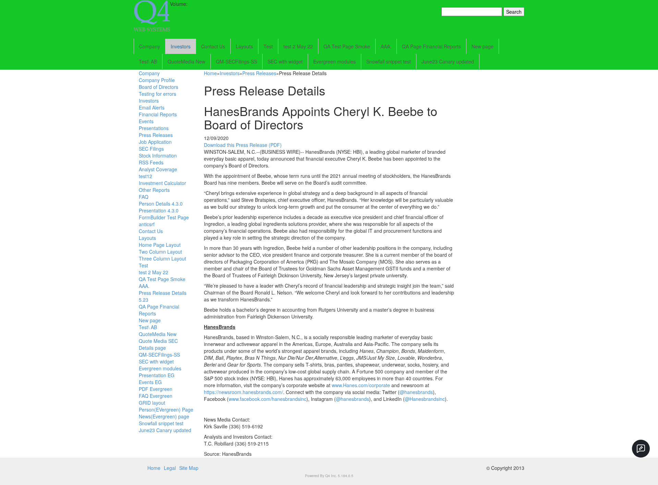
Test (268, 46)
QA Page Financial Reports (431, 46)
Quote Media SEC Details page (158, 344)
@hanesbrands (416, 392)
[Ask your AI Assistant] (641, 449)
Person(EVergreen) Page (166, 409)
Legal (170, 467)
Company (149, 46)
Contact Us (213, 46)
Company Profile (157, 80)
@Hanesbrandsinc (425, 398)
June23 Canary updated (448, 61)
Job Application (155, 141)
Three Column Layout (162, 258)
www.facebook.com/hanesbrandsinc (267, 398)
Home (210, 73)
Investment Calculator (162, 183)
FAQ (143, 196)
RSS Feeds (151, 162)
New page (483, 46)
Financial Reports (158, 114)
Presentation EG (156, 375)
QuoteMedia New (186, 61)
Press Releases (156, 134)
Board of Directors (158, 86)
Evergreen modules (334, 61)
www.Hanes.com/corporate (361, 385)
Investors (181, 46)
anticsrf (147, 224)
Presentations (154, 128)
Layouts (244, 46)
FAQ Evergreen (155, 395)
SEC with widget (285, 61)
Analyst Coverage (158, 169)
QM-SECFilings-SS (236, 61)
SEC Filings (151, 148)
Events (146, 121)
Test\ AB (148, 61)
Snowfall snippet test (388, 61)
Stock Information (158, 155)
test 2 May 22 (298, 46)
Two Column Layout (160, 251)
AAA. (386, 46)
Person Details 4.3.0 (161, 203)
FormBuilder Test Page (164, 217)
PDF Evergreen (155, 388)
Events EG (150, 382)
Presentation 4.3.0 (159, 210)
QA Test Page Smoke (347, 46)
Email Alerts (151, 107)
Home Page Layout (160, 244)
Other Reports (154, 189)
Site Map (188, 467)
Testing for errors (157, 93)
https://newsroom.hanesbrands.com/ (243, 392)
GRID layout (152, 402)
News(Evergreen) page (164, 416)
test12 (145, 176)
